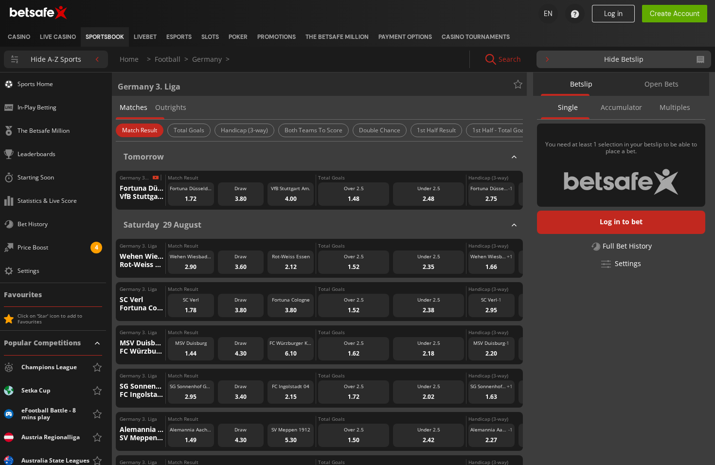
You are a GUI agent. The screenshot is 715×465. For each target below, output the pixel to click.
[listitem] (19, 37)
